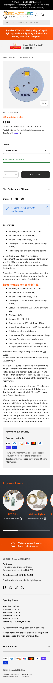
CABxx (6, 360)
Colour (6, 145)
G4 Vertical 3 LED (26, 57)
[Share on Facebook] (17, 199)
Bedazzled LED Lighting (17, 670)
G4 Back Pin (13, 57)
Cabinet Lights (37, 514)
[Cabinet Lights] (37, 500)
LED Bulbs (13, 514)
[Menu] (49, 15)
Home (5, 57)
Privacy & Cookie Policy (11, 674)
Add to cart (35, 174)
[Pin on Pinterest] (22, 199)
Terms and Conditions (10, 676)
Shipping (17, 126)
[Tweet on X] (11, 199)
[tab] (8, 225)
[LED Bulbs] (13, 500)
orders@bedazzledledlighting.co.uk (26, 580)
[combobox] (26, 22)
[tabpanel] (26, 326)
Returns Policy (27, 674)
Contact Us (25, 676)
